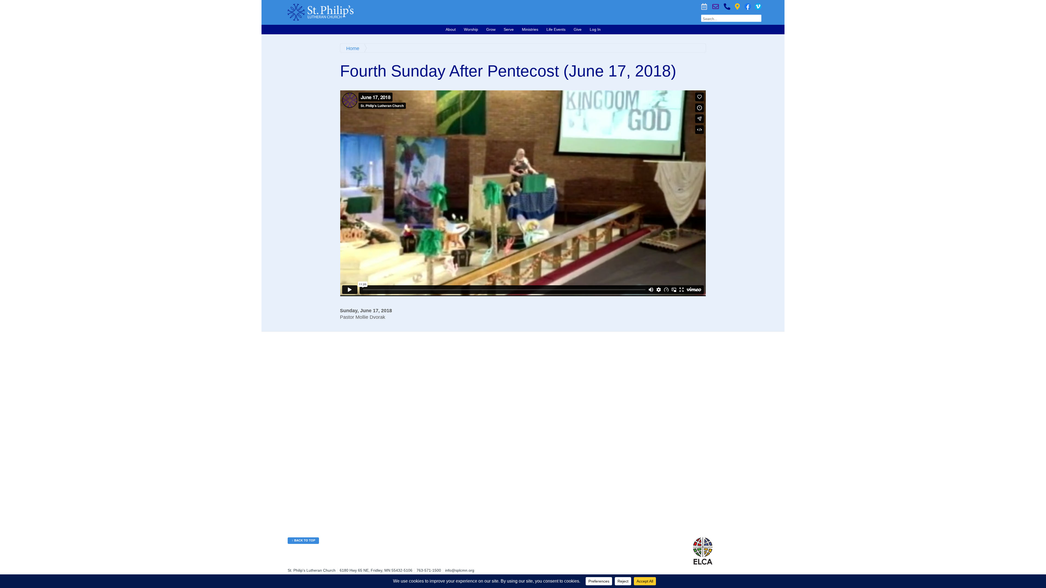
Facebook (747, 6)
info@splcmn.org (459, 570)
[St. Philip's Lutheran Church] (418, 12)
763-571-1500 (727, 6)
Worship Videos (758, 6)
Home (352, 48)
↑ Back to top (303, 540)
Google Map (737, 6)
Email (715, 6)
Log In (595, 29)
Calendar (704, 6)
